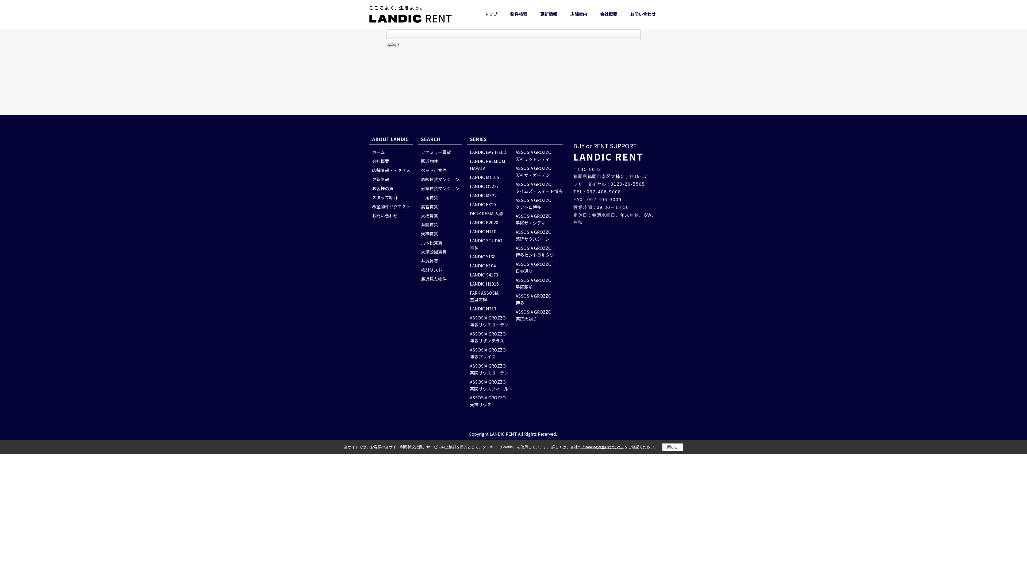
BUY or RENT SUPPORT (608, 152)
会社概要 (608, 14)
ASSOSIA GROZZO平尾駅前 (533, 283)
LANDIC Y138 (483, 256)
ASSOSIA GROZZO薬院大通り (533, 315)
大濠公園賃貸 (434, 251)
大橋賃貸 (429, 215)
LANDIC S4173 (484, 274)
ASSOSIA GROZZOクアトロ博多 (533, 203)
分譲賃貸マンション (440, 188)
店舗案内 (578, 14)
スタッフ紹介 (385, 197)
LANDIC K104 (483, 265)
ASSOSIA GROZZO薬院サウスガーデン (489, 369)
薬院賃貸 (429, 224)
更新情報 (548, 14)
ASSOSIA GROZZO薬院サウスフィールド (491, 385)
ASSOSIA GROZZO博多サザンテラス (488, 337)
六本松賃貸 (431, 242)
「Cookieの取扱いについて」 (602, 447)
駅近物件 (429, 161)
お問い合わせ (643, 14)
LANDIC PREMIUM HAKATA (487, 164)
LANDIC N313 (483, 308)
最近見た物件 (434, 279)
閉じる (672, 447)
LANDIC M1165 (484, 177)
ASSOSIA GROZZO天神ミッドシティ (533, 155)
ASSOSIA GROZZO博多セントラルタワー (537, 251)
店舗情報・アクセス (391, 170)
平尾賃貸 (429, 197)
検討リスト (431, 270)
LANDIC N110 (483, 231)
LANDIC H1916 (484, 283)
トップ (491, 14)
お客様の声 (382, 188)
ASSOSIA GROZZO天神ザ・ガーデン (533, 171)
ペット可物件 (434, 170)
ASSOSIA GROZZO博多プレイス (488, 353)
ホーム (378, 152)
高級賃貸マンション (440, 179)
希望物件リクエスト (391, 206)
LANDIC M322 (483, 195)
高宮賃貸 (429, 206)
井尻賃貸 (429, 261)
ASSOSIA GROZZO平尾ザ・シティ (533, 219)
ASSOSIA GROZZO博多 (533, 299)
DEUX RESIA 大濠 (486, 213)
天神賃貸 (429, 233)
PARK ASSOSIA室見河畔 (484, 296)
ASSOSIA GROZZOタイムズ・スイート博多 (539, 187)
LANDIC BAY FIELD (488, 152)
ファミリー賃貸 (436, 152)
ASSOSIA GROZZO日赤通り (533, 267)
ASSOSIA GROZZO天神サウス (488, 401)
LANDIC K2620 (484, 222)
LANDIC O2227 (484, 186)
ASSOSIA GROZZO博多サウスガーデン (489, 321)
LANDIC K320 (483, 204)
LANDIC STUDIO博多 (486, 244)
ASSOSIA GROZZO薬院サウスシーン (533, 235)
